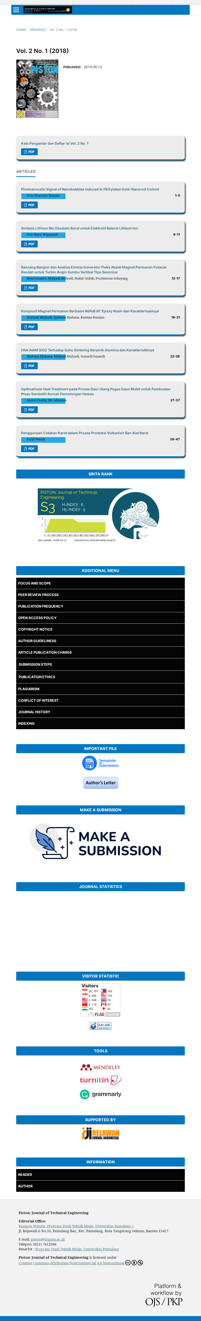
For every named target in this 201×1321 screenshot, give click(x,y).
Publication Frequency (40, 606)
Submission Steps (35, 664)
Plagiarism (28, 689)
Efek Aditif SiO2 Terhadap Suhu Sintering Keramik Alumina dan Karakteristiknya (87, 350)
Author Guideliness (37, 641)
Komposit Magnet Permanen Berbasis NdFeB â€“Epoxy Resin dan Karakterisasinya (90, 311)
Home (21, 30)
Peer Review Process (38, 595)
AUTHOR (25, 1186)
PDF (31, 152)
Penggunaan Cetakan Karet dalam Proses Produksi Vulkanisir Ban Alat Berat (84, 433)
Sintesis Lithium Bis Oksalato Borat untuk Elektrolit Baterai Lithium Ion (79, 228)
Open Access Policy (37, 618)
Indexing (26, 723)
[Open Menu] (16, 10)
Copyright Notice (35, 629)
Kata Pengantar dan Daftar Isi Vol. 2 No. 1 (54, 143)
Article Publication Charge (45, 652)
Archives (38, 30)
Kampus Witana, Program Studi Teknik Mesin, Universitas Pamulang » (76, 1226)
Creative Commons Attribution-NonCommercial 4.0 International (72, 1263)
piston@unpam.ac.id (48, 1239)
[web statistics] (100, 1028)
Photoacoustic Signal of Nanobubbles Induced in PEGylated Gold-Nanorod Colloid (90, 189)
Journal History (34, 712)
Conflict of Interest (38, 700)
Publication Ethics (37, 677)
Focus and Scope (34, 583)
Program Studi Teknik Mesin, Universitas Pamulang (77, 1249)
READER (25, 1174)
